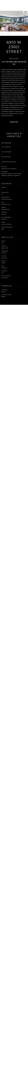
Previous (3, 34)
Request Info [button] (14, 122)
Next (8, 34)
